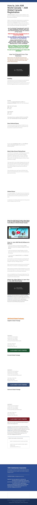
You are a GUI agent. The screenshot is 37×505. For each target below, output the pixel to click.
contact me (9, 299)
